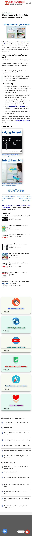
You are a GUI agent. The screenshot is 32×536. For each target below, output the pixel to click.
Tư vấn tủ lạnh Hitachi (8, 13)
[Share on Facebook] (12, 190)
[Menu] (2, 3)
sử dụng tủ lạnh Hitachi (23, 120)
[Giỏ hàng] (30, 3)
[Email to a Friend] (17, 190)
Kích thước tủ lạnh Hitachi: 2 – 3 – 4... (19, 234)
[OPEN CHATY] (27, 532)
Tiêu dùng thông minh (8, 205)
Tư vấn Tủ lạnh (20, 205)
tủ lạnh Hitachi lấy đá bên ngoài (16, 106)
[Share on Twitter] (14, 190)
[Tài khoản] (27, 3)
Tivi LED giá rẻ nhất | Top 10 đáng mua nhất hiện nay (8, 198)
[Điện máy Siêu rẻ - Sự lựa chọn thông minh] (14, 3)
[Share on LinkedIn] (23, 190)
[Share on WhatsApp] (9, 190)
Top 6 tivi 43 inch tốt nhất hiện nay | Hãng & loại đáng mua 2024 (23, 198)
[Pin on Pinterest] (20, 190)
